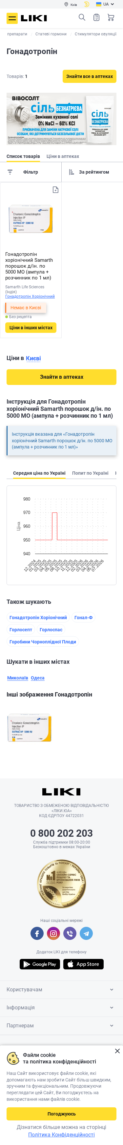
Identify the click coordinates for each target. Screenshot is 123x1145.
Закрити (117, 1051)
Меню (12, 18)
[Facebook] (37, 933)
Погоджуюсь (62, 1113)
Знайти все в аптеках (89, 76)
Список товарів (96, 17)
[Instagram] (53, 933)
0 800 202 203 (61, 833)
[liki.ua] (34, 18)
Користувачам (24, 989)
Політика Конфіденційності (61, 1135)
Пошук (82, 17)
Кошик (110, 17)
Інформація (21, 1007)
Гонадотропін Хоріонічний (30, 296)
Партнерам (20, 1025)
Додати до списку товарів (55, 190)
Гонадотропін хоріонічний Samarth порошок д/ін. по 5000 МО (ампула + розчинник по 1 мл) (29, 266)
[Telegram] (86, 933)
